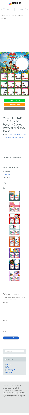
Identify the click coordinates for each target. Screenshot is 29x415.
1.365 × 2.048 (15, 135)
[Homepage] (14, 3)
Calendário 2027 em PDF (14, 100)
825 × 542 (7, 137)
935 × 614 (12, 137)
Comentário (7, 302)
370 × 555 (21, 137)
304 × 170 (16, 137)
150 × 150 (11, 134)
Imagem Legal (7, 405)
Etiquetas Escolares (10, 369)
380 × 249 (21, 135)
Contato (20, 408)
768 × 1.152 (21, 134)
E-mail (6, 326)
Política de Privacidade (14, 408)
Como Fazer (9, 366)
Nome (5, 320)
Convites (8, 367)
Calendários (8, 364)
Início (8, 408)
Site (5, 331)
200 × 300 (16, 134)
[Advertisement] (14, 34)
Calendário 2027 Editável (14, 104)
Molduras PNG (9, 372)
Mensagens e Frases (10, 370)
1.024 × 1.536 (9, 135)
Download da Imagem (14, 108)
